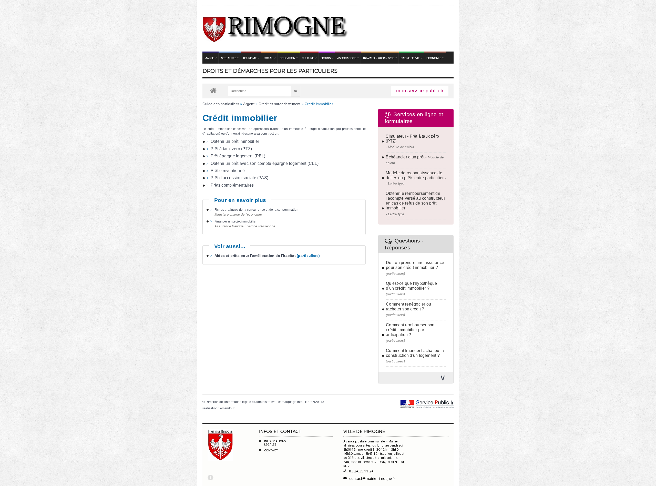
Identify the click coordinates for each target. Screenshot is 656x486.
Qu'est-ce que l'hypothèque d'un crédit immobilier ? (411, 285)
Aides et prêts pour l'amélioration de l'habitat (255, 256)
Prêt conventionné (228, 170)
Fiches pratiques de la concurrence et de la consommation (256, 209)
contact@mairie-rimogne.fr (369, 478)
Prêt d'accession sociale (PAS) (239, 178)
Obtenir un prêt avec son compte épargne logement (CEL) (265, 163)
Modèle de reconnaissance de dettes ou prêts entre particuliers (416, 175)
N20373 (318, 402)
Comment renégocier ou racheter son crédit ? (408, 306)
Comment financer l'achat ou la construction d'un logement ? (415, 353)
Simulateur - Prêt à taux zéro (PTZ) (412, 138)
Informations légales (275, 442)
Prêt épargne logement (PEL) (238, 156)
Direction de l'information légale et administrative (240, 402)
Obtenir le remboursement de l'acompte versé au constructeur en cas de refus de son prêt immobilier (415, 200)
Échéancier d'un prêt (405, 157)
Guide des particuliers (220, 104)
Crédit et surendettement (279, 104)
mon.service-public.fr (419, 90)
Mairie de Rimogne (275, 28)
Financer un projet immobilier (235, 221)
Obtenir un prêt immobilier (235, 141)
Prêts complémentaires (232, 185)
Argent (248, 104)
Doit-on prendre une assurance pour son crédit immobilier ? (415, 265)
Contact (271, 450)
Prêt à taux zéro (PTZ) (231, 149)
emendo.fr (227, 408)
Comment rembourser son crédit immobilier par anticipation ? (410, 330)
